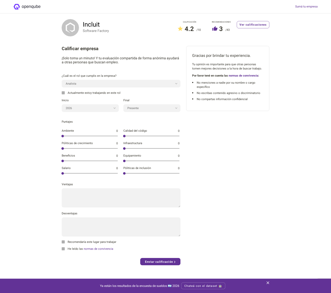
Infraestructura (132, 143)
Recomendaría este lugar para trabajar (92, 241)
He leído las (90, 248)
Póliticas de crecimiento (77, 143)
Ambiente (68, 130)
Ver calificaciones (253, 24)
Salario (66, 168)
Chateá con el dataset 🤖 (203, 286)
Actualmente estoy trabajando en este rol (94, 92)
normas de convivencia (98, 248)
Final (126, 100)
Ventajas (67, 184)
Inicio (65, 100)
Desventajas (69, 213)
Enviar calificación (159, 262)
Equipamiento (132, 155)
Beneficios (68, 155)
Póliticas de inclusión (137, 168)
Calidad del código (135, 130)
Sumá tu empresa (306, 6)
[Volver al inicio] (26, 7)
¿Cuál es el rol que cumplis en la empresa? (89, 76)
